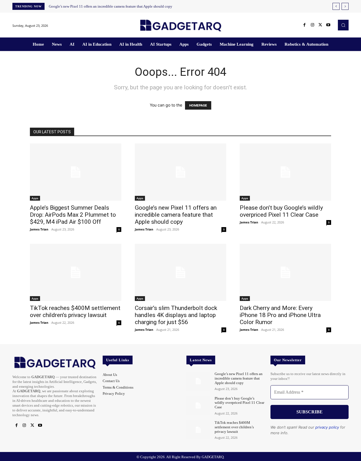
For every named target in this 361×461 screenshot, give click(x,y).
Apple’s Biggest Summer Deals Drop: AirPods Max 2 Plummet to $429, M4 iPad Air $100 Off (73, 214)
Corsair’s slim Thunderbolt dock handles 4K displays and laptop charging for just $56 (176, 315)
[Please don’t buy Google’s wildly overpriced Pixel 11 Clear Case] (285, 172)
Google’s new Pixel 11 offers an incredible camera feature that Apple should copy (110, 6)
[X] (320, 25)
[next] (345, 6)
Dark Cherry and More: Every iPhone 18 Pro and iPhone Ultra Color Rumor (280, 315)
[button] (343, 25)
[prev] (336, 6)
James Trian (39, 229)
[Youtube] (328, 25)
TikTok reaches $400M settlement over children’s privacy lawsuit (75, 311)
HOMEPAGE (198, 105)
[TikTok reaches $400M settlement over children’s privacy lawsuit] (75, 272)
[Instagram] (312, 25)
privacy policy (327, 427)
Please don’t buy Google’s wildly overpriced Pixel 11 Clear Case (281, 211)
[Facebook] (305, 25)
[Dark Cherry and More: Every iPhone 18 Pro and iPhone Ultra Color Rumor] (285, 272)
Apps (35, 198)
